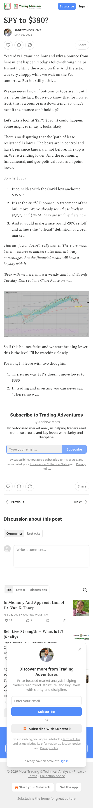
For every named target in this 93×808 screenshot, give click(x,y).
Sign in (83, 6)
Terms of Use (71, 739)
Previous (17, 502)
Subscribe (67, 6)
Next (78, 502)
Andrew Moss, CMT (27, 30)
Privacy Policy (49, 748)
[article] (46, 611)
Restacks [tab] (33, 533)
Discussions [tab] (38, 590)
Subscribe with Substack (50, 728)
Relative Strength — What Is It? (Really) (33, 634)
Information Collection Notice (61, 744)
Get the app (69, 787)
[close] (80, 649)
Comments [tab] (14, 533)
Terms (32, 776)
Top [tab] (9, 590)
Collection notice (52, 776)
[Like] (8, 45)
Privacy (79, 771)
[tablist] (23, 533)
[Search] (84, 589)
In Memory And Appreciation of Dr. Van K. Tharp (34, 605)
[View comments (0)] (18, 45)
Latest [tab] (20, 590)
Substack (24, 798)
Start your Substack (34, 787)
